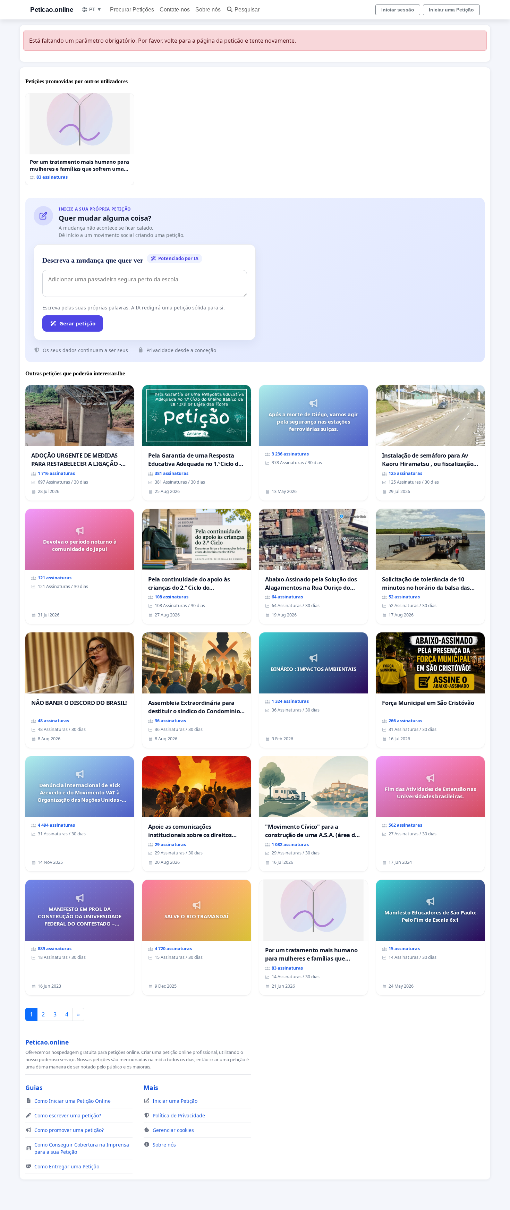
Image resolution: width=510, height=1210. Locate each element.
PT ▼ (95, 9)
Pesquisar (247, 9)
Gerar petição (77, 323)
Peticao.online (51, 9)
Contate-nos (175, 9)
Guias (34, 1087)
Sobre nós (208, 9)
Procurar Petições (132, 9)
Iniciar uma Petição (451, 9)
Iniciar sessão (397, 9)
